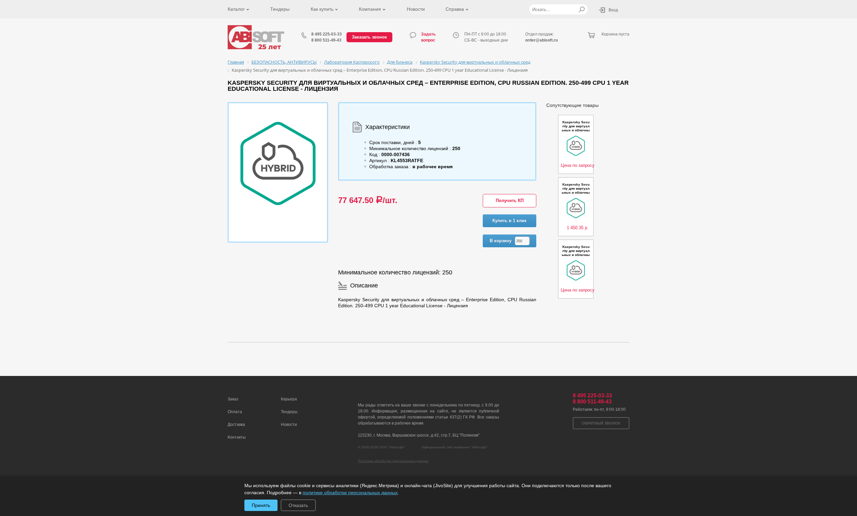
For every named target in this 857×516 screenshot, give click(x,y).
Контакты (237, 437)
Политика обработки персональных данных (393, 461)
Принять (261, 505)
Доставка (236, 424)
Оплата (235, 411)
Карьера (289, 399)
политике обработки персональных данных (350, 492)
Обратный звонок (601, 423)
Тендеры (280, 9)
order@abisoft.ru (541, 40)
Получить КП (510, 200)
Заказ (233, 399)
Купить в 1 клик (509, 220)
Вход (613, 10)
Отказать (298, 505)
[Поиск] (581, 9)
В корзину (501, 240)
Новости (416, 9)
